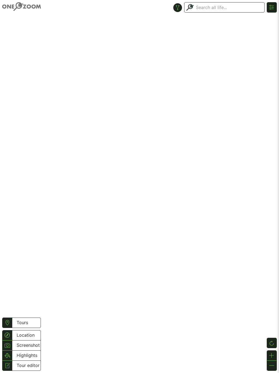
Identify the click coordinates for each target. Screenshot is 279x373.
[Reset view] (272, 343)
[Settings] (272, 7)
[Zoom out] (272, 366)
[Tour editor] (7, 366)
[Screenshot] (7, 345)
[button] (7, 323)
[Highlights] (7, 355)
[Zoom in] (272, 355)
